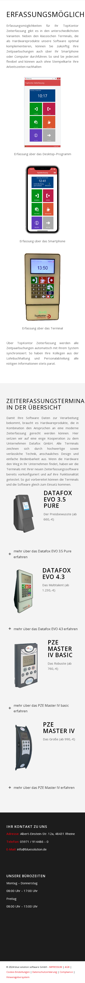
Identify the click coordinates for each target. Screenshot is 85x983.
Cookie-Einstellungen (18, 971)
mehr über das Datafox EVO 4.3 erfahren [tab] (46, 628)
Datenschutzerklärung (44, 971)
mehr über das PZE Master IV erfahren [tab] (44, 787)
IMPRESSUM (55, 966)
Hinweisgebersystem (18, 977)
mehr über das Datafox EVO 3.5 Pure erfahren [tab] (42, 554)
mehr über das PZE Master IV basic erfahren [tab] (41, 708)
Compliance (66, 971)
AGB (67, 966)
